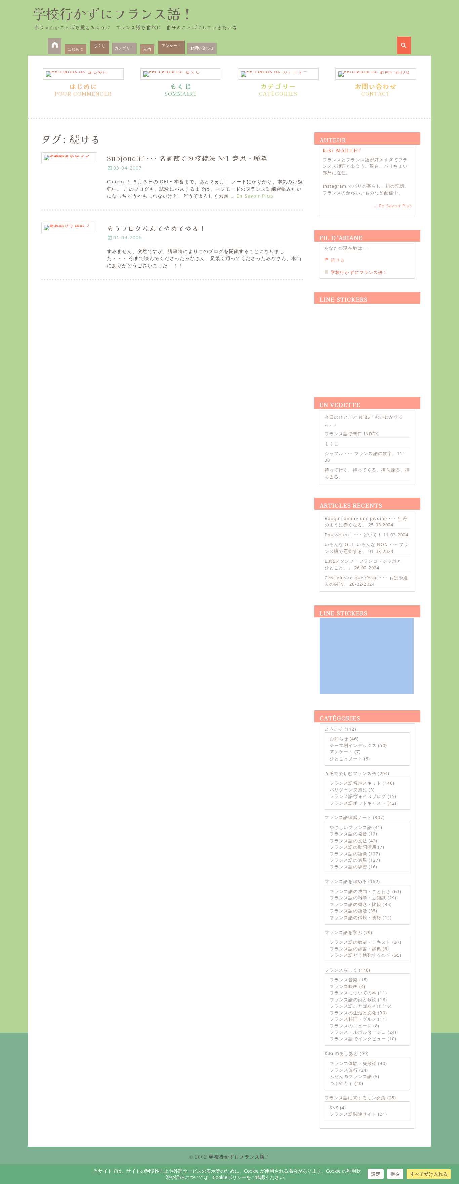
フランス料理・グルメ (353, 1019)
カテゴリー (124, 47)
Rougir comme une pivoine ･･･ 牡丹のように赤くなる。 (366, 521)
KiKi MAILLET (342, 150)
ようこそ (334, 729)
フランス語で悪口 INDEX (351, 434)
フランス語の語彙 (348, 854)
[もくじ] (180, 74)
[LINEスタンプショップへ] (367, 342)
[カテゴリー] (278, 74)
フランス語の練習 (348, 867)
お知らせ (339, 739)
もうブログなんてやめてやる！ (156, 228)
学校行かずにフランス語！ (113, 13)
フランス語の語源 (348, 911)
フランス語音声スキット (355, 783)
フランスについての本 (353, 993)
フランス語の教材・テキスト (360, 942)
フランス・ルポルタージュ (358, 1032)
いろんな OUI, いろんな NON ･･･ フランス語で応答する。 (366, 547)
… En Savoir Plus (252, 196)
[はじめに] (83, 74)
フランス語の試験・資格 (355, 917)
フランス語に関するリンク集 (355, 1098)
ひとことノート (346, 759)
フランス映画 (344, 986)
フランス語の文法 (348, 841)
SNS (334, 1108)
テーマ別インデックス (353, 745)
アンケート (171, 45)
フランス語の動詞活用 (353, 847)
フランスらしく (341, 970)
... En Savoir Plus (393, 206)
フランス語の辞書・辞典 (355, 949)
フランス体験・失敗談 (353, 1063)
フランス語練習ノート (348, 817)
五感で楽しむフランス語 (350, 773)
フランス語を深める (346, 881)
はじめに (75, 49)
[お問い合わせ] (375, 74)
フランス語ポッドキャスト (358, 803)
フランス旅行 (344, 1070)
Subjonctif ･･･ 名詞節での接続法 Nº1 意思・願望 (187, 158)
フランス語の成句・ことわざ (360, 891)
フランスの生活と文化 (353, 1013)
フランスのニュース (351, 1026)
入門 (147, 49)
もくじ (100, 45)
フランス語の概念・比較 (355, 904)
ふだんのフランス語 (351, 1076)
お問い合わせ (202, 47)
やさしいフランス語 (351, 827)
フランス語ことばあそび (355, 1006)
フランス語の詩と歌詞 (353, 999)
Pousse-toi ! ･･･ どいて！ (353, 535)
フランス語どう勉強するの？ (360, 955)
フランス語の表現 (348, 860)
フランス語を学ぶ (343, 932)
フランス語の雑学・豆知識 (358, 898)
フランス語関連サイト (353, 1114)
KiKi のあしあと (341, 1053)
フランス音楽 (344, 980)
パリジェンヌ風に (348, 790)
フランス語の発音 (348, 834)
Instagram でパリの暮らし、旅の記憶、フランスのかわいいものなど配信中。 (366, 189)
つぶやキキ (341, 1083)
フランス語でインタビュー (358, 1039)
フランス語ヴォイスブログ (358, 796)
